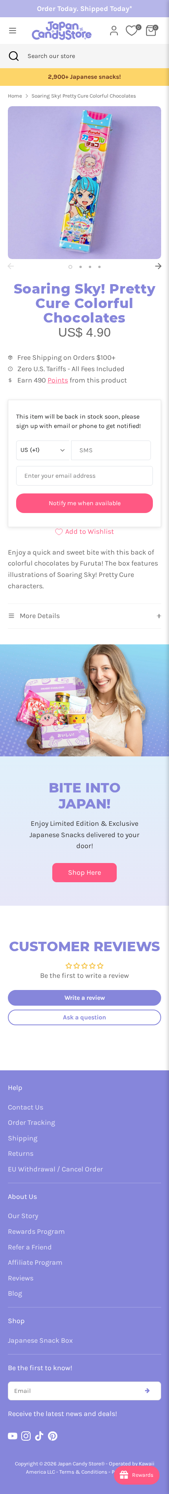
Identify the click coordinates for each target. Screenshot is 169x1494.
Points (58, 380)
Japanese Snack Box (40, 1340)
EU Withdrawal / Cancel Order (55, 1169)
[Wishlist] (131, 30)
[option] (84, 182)
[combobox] (62, 56)
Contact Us (25, 1107)
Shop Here (84, 872)
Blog (15, 1293)
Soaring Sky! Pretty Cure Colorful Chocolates (83, 96)
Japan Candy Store (79, 1464)
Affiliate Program (35, 1262)
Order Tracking (31, 1122)
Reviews (20, 1278)
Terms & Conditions (83, 1472)
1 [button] (70, 267)
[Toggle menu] (12, 30)
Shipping (22, 1138)
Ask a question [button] (84, 1017)
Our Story (23, 1215)
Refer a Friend (30, 1247)
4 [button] (99, 267)
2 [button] (80, 267)
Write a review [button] (84, 997)
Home (15, 96)
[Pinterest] (52, 1436)
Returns (20, 1153)
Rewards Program (36, 1231)
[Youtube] (12, 1436)
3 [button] (90, 267)
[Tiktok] (39, 1436)
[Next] (158, 266)
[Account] (114, 28)
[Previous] (10, 266)
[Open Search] (14, 56)
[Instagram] (26, 1436)
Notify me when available (85, 503)
